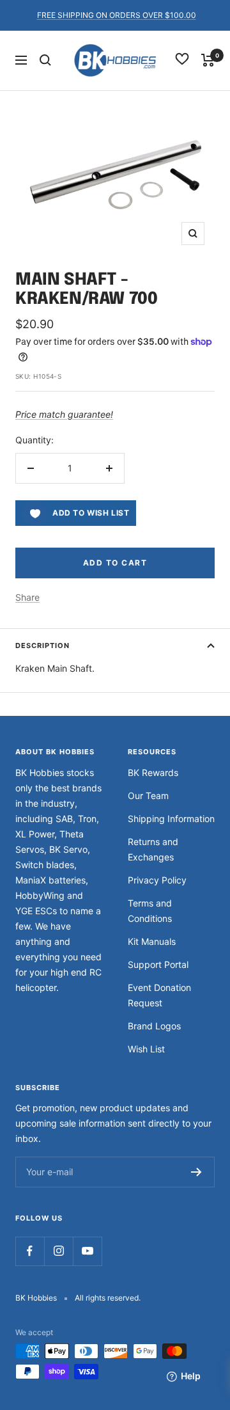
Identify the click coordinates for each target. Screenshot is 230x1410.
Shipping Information (171, 818)
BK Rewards (153, 772)
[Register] (196, 1172)
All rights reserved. (108, 1298)
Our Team (148, 795)
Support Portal (158, 964)
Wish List (146, 1048)
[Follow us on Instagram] (58, 1251)
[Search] (45, 60)
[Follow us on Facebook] (29, 1251)
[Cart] (208, 60)
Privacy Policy (157, 880)
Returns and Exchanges (153, 849)
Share (27, 597)
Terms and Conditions (150, 911)
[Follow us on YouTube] (87, 1251)
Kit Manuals (152, 941)
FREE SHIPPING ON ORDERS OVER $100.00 (116, 15)
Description (42, 645)
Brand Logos (154, 1025)
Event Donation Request (159, 995)
